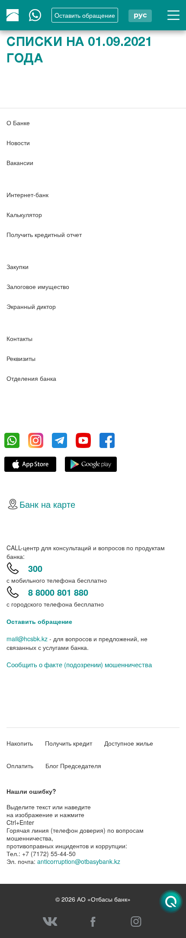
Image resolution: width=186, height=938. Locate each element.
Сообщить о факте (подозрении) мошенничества (79, 664)
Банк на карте (47, 504)
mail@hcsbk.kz (27, 638)
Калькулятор (24, 214)
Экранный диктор (31, 306)
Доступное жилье (128, 743)
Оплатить (19, 765)
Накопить (19, 743)
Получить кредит (68, 743)
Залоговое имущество (37, 286)
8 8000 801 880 (58, 592)
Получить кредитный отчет (44, 234)
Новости (18, 142)
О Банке (18, 122)
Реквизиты (20, 358)
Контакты (19, 338)
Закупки (17, 266)
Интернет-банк (27, 194)
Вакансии (19, 162)
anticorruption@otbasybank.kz (78, 861)
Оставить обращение (39, 621)
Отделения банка (31, 378)
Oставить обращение (85, 15)
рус (140, 15)
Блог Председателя (73, 765)
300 (35, 568)
